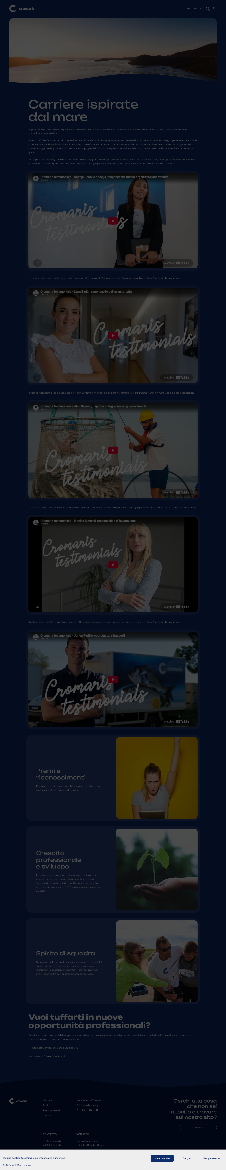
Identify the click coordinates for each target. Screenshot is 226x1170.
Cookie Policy (8, 1165)
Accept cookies (162, 1158)
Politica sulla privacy (23, 1165)
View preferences (211, 1158)
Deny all (187, 1158)
